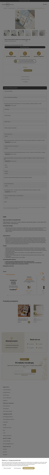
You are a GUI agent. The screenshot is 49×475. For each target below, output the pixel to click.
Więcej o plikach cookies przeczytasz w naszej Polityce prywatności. (15, 465)
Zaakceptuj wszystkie (28, 468)
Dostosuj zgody (17, 468)
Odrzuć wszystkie (7, 468)
